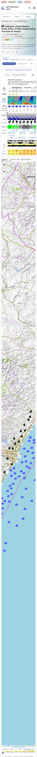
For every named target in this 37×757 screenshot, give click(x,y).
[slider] (2, 753)
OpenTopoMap (16, 747)
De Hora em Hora (19, 75)
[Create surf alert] (8, 52)
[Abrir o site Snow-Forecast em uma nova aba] (4, 2)
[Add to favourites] (3, 52)
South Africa (7, 21)
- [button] (4, 175)
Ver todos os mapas (4, 102)
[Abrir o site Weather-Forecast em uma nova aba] (27, 2)
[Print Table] (17, 52)
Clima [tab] (11, 137)
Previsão (5, 59)
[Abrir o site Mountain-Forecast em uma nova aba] (12, 2)
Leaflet (5, 745)
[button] (1, 484)
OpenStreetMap (16, 745)
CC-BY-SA (22, 747)
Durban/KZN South (21, 21)
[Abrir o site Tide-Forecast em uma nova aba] (20, 2)
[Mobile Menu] (34, 8)
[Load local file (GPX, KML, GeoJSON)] (4, 164)
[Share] (12, 52)
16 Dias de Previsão (9, 64)
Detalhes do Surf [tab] (21, 137)
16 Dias (6, 75)
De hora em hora (22, 64)
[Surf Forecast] (9, 8)
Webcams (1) (14, 59)
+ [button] (4, 169)
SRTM (27, 745)
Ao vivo (23, 59)
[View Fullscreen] (4, 183)
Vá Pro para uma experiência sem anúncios (18, 70)
